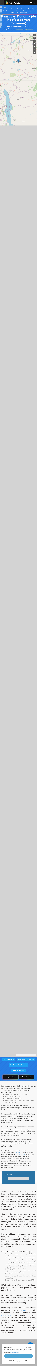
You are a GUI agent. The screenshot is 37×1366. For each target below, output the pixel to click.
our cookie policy (15, 1352)
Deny (26, 1360)
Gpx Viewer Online (8, 1059)
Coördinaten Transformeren (18, 1065)
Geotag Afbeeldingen (18, 1070)
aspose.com (19, 29)
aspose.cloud (29, 29)
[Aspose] (12, 2)
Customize (11, 1360)
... (18, 1178)
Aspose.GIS (33, 1055)
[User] (35, 2)
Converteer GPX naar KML (26, 1059)
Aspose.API (21, 1154)
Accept (19, 1356)
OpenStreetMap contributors (23, 1055)
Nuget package (10, 1077)
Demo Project (26, 1077)
